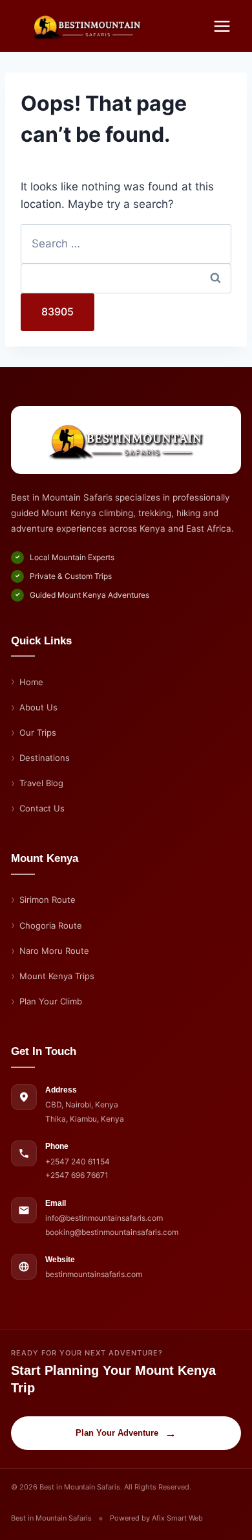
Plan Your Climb (50, 1001)
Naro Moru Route (54, 951)
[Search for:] (126, 243)
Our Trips (37, 732)
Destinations (44, 758)
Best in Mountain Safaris (51, 1518)
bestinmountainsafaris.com (93, 1274)
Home (31, 682)
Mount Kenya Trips (56, 976)
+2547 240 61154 (77, 1161)
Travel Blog (41, 783)
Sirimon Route (47, 899)
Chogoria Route (50, 925)
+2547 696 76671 (77, 1175)
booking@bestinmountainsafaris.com (111, 1232)
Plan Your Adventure (126, 1433)
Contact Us (42, 808)
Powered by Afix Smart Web (156, 1518)
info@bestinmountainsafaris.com (104, 1218)
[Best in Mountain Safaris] (126, 440)
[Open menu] (221, 26)
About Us (38, 707)
